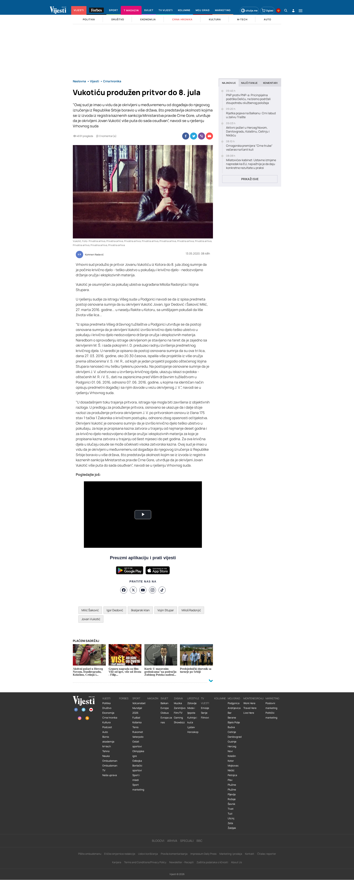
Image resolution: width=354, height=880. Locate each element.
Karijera (116, 862)
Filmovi (205, 717)
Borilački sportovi (137, 768)
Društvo (106, 708)
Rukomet (137, 732)
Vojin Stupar (165, 610)
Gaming (178, 717)
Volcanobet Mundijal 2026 (138, 708)
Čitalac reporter (266, 853)
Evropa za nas (166, 720)
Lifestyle (193, 698)
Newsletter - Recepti (181, 862)
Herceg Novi (232, 749)
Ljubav (191, 727)
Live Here (248, 712)
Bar (230, 712)
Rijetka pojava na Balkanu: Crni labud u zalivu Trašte (251, 115)
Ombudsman (109, 760)
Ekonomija (108, 712)
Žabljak (232, 828)
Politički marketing (271, 715)
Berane (232, 717)
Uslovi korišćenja (148, 853)
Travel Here (249, 708)
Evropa (165, 708)
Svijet (164, 698)
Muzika (178, 703)
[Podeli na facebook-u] (185, 136)
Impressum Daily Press (203, 853)
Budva (231, 727)
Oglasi (269, 10)
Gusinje (232, 741)
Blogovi (158, 841)
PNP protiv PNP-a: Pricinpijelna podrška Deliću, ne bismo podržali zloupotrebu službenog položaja (248, 99)
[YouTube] (142, 590)
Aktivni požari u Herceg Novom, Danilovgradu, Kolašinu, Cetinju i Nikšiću (248, 131)
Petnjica (232, 775)
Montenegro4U (253, 698)
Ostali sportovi (137, 744)
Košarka (137, 722)
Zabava (178, 698)
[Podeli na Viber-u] (201, 136)
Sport (136, 698)
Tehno (106, 751)
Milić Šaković (90, 610)
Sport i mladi (136, 778)
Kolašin (232, 756)
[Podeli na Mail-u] (209, 136)
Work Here (249, 703)
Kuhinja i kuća (192, 720)
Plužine (232, 784)
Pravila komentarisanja (174, 853)
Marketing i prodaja (230, 853)
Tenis (135, 727)
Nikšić (231, 770)
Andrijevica (234, 708)
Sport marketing (138, 787)
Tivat (230, 808)
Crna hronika (109, 717)
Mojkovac (233, 765)
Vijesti (106, 698)
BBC (199, 841)
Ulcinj (231, 818)
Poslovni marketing (271, 706)
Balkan (164, 703)
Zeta (230, 823)
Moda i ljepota (191, 710)
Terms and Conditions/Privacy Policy (145, 862)
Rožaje (232, 799)
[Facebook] (123, 590)
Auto (105, 732)
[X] (133, 590)
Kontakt (249, 853)
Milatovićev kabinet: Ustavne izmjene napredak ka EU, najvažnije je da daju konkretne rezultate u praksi (251, 164)
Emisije (205, 708)
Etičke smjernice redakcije (119, 853)
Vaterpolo (137, 736)
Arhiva (172, 841)
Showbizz (179, 722)
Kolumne (220, 698)
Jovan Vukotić (90, 619)
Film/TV (178, 712)
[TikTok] (162, 590)
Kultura (106, 722)
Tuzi (230, 813)
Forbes (123, 698)
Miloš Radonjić (191, 610)
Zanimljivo (179, 708)
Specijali (187, 841)
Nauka (106, 756)
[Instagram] (152, 590)
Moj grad (234, 698)
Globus (165, 712)
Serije (204, 712)
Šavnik (231, 804)
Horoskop (192, 732)
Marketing (272, 698)
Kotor (231, 760)
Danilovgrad (235, 736)
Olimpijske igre (138, 754)
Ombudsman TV (109, 768)
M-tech (106, 746)
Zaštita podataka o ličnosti (212, 862)
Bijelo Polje (234, 722)
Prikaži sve (249, 179)
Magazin (152, 698)
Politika (106, 703)
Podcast (107, 727)
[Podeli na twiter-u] (193, 136)
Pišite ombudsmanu (89, 853)
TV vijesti (205, 701)
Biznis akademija (108, 739)
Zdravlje (192, 703)
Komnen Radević (94, 254)
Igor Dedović (115, 610)
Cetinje (232, 732)
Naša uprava (109, 775)
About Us (236, 862)
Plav (230, 780)
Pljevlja (232, 794)
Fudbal (136, 717)
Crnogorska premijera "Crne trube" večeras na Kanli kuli (249, 148)
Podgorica (234, 703)
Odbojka (137, 760)
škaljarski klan (140, 610)
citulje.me (252, 10)
